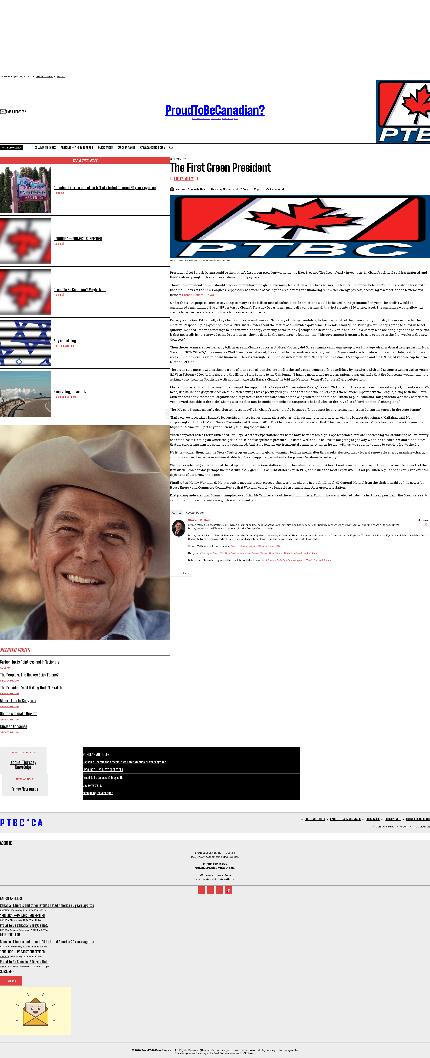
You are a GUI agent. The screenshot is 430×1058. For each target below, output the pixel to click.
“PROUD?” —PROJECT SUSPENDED (78, 238)
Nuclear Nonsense (13, 726)
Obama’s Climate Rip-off (18, 713)
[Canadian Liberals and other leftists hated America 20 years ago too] (25, 190)
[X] (400, 188)
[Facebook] (388, 188)
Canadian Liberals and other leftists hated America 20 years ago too (105, 187)
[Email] (412, 188)
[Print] (424, 188)
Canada (59, 243)
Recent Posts (195, 512)
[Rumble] (210, 890)
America (59, 192)
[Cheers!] (228, 890)
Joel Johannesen (64, 345)
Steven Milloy (9, 680)
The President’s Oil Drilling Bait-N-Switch (31, 687)
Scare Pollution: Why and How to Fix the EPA (255, 546)
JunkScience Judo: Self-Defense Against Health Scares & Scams (296, 560)
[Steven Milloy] (173, 189)
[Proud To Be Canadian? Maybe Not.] (25, 292)
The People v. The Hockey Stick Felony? (29, 674)
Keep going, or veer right (72, 392)
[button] (171, 147)
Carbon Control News (198, 295)
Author (177, 512)
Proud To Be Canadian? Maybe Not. (80, 289)
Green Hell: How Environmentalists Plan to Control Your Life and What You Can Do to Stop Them (265, 553)
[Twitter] (426, 524)
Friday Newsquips (25, 789)
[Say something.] (25, 343)
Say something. (65, 341)
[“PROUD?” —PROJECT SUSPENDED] (25, 241)
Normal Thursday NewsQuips (23, 765)
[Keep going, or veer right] (25, 394)
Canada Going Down (65, 396)
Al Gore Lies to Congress (18, 700)
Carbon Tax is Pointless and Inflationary (29, 662)
